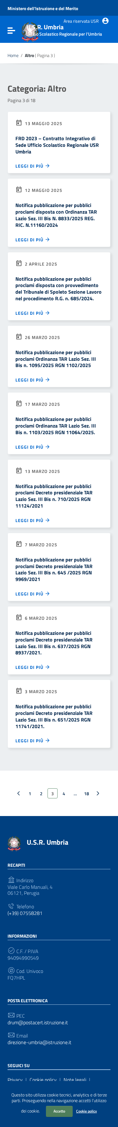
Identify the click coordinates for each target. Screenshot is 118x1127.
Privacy (15, 1080)
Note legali (75, 1080)
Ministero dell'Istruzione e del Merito (43, 8)
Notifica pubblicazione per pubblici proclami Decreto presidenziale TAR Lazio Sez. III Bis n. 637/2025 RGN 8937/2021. (54, 642)
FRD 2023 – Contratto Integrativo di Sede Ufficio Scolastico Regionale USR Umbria (57, 145)
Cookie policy (86, 1111)
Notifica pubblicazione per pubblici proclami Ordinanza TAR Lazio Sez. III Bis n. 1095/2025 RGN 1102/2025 (55, 358)
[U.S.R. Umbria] (14, 843)
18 (86, 793)
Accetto (59, 1111)
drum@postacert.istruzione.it (38, 1023)
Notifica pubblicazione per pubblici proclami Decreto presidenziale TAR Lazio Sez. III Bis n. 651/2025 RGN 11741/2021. (54, 716)
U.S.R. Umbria (47, 842)
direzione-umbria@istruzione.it (39, 1042)
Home (13, 55)
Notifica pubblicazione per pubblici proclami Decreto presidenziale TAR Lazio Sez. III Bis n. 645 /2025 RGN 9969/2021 (54, 569)
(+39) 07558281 (25, 913)
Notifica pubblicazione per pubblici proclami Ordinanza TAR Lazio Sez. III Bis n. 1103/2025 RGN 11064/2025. (55, 425)
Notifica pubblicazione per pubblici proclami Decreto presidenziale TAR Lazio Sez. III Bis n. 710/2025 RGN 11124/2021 (54, 495)
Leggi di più (30, 166)
